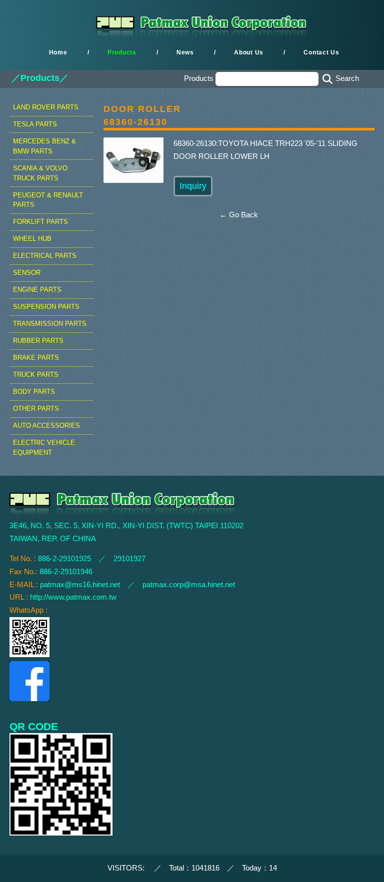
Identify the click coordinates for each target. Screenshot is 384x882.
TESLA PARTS (35, 124)
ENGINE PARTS (37, 289)
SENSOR (26, 272)
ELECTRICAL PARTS (44, 255)
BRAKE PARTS (36, 357)
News (185, 52)
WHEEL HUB (32, 238)
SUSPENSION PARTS (46, 306)
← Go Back (239, 215)
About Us (249, 52)
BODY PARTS (34, 391)
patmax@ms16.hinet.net (80, 585)
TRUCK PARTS (35, 374)
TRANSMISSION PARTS (49, 323)
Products (122, 52)
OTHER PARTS (36, 408)
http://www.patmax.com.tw (73, 597)
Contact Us (321, 52)
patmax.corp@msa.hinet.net (188, 585)
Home (58, 52)
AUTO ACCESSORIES (46, 425)
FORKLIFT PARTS (40, 221)
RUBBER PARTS (38, 340)
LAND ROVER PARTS (45, 107)
